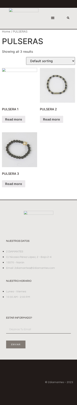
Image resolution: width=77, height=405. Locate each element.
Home (6, 31)
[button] (52, 18)
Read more (13, 119)
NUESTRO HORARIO (18, 281)
